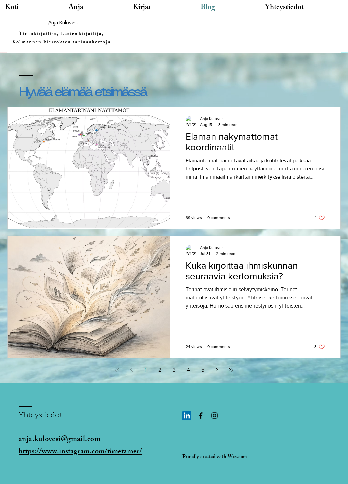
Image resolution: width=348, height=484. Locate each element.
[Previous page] (131, 370)
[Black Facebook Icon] (200, 415)
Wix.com (237, 457)
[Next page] (217, 370)
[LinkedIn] (186, 415)
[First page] (117, 370)
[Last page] (231, 370)
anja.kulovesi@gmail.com (60, 439)
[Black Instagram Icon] (214, 415)
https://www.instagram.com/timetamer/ (80, 452)
